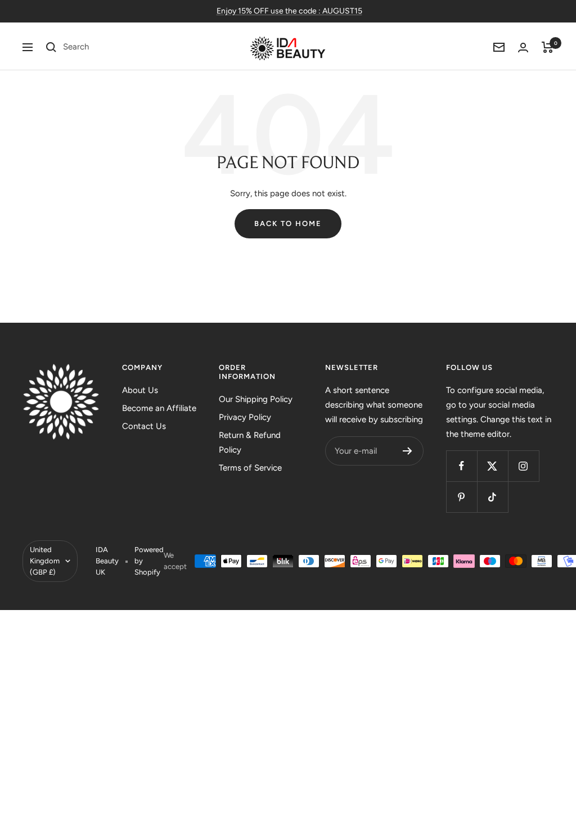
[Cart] (548, 47)
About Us (140, 390)
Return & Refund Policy (250, 442)
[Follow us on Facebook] (461, 465)
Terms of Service (250, 468)
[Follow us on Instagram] (523, 465)
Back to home (288, 223)
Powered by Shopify (149, 560)
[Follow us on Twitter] (492, 465)
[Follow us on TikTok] (492, 496)
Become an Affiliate (159, 408)
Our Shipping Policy (255, 399)
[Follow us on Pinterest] (461, 496)
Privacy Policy (245, 417)
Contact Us (144, 426)
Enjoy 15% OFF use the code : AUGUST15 (289, 11)
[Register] (407, 451)
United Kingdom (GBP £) (45, 560)
